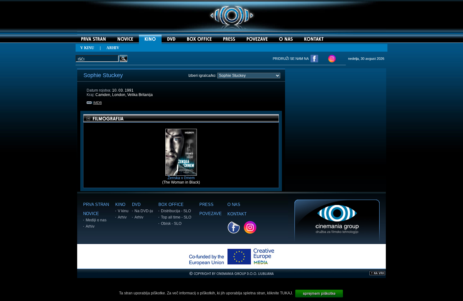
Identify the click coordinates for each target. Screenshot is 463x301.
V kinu (123, 211)
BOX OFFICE (171, 204)
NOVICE (91, 213)
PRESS (206, 204)
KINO (120, 204)
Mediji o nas (96, 220)
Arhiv (90, 226)
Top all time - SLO (176, 217)
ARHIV (112, 48)
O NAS (233, 204)
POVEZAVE (210, 213)
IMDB (97, 103)
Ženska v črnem (181, 178)
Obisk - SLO (171, 223)
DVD (136, 204)
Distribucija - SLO (176, 211)
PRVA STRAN (96, 204)
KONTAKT (237, 214)
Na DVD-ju (143, 211)
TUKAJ (286, 293)
